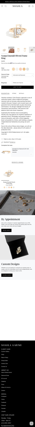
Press (2, 384)
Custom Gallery (5, 351)
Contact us (12, 142)
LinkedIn (3, 411)
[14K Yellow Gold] (4, 187)
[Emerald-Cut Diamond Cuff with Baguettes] (6, 152)
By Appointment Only (7, 425)
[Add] (31, 154)
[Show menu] (2, 6)
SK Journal (4, 378)
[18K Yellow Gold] (11, 187)
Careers (3, 390)
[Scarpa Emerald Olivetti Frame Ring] (9, 173)
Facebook (3, 402)
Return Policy (4, 357)
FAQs (2, 354)
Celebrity (3, 381)
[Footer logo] (11, 345)
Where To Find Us (5, 387)
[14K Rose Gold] (9, 187)
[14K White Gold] (6, 187)
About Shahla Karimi (6, 372)
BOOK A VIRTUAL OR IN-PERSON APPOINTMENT (17, 1)
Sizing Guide (4, 360)
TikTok (3, 399)
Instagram (3, 396)
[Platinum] (13, 187)
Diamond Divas (5, 375)
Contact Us (4, 366)
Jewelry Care (4, 363)
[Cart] (32, 6)
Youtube (3, 408)
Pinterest (3, 405)
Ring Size (4, 83)
